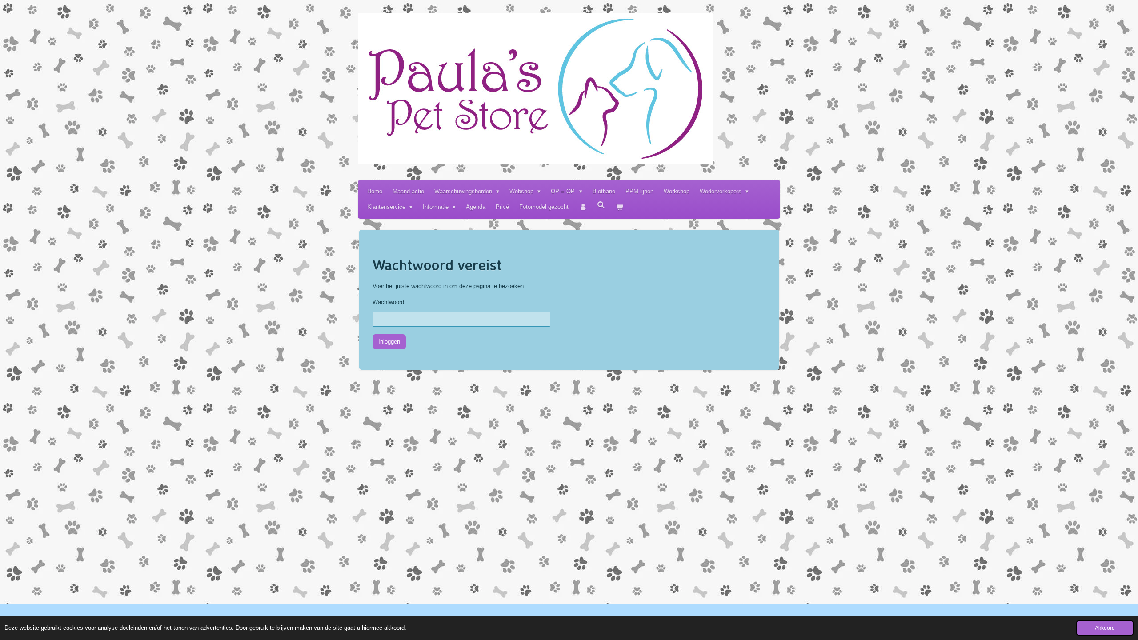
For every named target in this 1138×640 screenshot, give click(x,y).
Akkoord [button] (1105, 628)
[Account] (582, 207)
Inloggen (389, 341)
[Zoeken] (601, 205)
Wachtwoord (388, 302)
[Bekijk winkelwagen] (619, 207)
